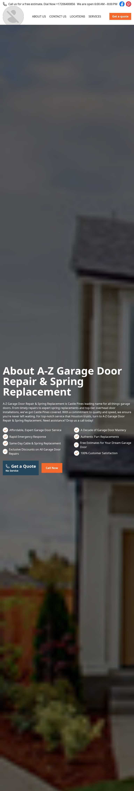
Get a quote (120, 16)
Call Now (52, 468)
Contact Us (57, 16)
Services (95, 16)
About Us (39, 16)
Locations (77, 16)
